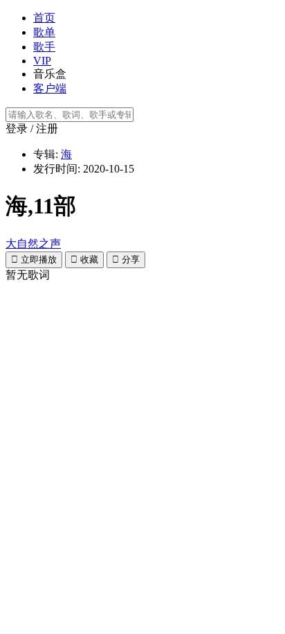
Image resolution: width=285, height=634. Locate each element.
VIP (42, 61)
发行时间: (56, 169)
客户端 (49, 88)
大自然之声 (33, 243)
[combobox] (142, 114)
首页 (44, 18)
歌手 (44, 47)
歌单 (44, 32)
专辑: (45, 154)
